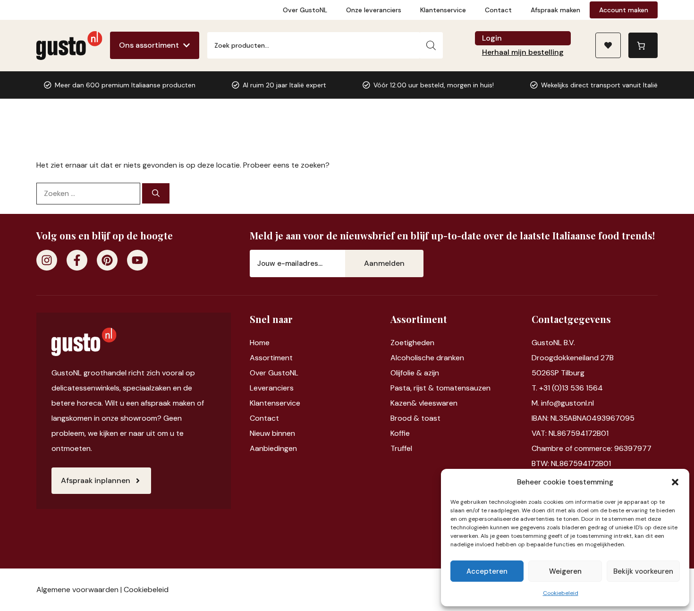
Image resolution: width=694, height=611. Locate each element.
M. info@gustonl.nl (563, 403)
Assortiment (271, 358)
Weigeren (565, 571)
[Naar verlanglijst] (608, 45)
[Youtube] (137, 260)
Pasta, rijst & (413, 388)
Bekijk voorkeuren (643, 571)
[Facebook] (77, 260)
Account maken (623, 10)
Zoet (398, 343)
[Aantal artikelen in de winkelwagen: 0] (643, 45)
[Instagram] (46, 260)
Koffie (400, 433)
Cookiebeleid (560, 593)
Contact (498, 10)
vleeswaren (438, 403)
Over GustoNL (305, 10)
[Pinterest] (107, 260)
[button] (675, 482)
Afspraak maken (555, 10)
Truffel (401, 448)
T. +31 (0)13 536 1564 (567, 388)
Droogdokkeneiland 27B (573, 358)
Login (492, 38)
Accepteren (487, 571)
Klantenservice (443, 10)
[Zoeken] (431, 45)
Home (260, 343)
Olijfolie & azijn (414, 373)
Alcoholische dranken (427, 358)
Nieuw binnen (272, 433)
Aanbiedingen (273, 448)
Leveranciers (272, 388)
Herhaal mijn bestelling (523, 52)
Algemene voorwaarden (77, 589)
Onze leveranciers (373, 10)
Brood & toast (415, 418)
